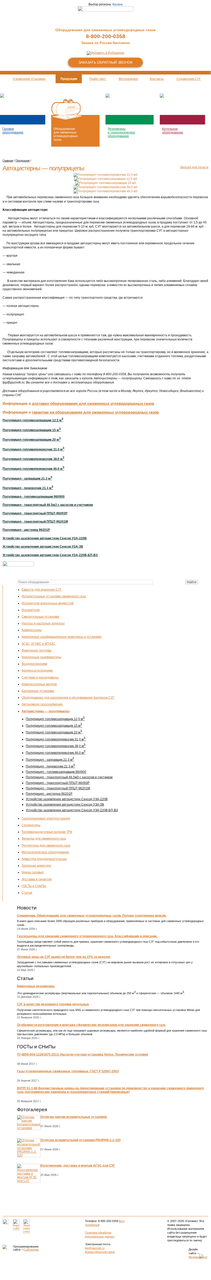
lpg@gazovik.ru (94, 1248)
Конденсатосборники (37, 670)
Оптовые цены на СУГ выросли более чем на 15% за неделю (63, 957)
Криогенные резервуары (36, 986)
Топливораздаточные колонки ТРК (47, 832)
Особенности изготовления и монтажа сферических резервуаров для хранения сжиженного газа (91, 1025)
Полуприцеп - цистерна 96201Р (49, 794)
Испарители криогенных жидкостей (48, 603)
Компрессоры (32, 630)
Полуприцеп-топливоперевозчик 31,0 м (55, 739)
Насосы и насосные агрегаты (43, 623)
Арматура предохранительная (44, 859)
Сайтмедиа (31, 1249)
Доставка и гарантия (37, 879)
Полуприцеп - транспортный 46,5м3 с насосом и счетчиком (69, 777)
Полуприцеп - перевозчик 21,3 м (50, 766)
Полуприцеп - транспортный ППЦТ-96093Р (58, 783)
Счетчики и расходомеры (40, 677)
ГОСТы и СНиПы (34, 886)
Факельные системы (36, 650)
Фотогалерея (32, 1109)
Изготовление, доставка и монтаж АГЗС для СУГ (77, 1165)
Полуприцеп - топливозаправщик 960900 (56, 772)
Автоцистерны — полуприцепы (45, 711)
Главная (8, 160)
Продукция (22, 160)
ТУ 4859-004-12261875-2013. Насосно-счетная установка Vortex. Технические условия (82, 1054)
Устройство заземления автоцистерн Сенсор (67, 799)
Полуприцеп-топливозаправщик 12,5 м (55, 719)
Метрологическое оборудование (45, 852)
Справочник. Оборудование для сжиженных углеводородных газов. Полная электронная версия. (91, 915)
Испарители (31, 610)
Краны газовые (33, 872)
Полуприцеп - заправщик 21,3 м (50, 760)
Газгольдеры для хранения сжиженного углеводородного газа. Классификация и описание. (87, 936)
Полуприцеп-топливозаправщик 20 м (54, 732)
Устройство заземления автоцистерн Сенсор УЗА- (72, 810)
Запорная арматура (36, 865)
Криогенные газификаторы (41, 657)
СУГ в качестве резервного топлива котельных (53, 1004)
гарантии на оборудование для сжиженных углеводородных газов (95, 412)
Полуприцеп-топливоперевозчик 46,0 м (55, 753)
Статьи (27, 892)
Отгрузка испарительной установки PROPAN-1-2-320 (80, 1140)
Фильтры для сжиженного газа (44, 838)
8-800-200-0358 (105, 36)
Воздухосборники (34, 664)
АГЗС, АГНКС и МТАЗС (38, 644)
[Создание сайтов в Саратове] (172, 1256)
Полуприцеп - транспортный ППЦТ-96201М (58, 788)
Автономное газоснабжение (42, 704)
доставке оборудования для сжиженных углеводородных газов (93, 403)
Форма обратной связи (100, 1251)
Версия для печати (194, 167)
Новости (27, 907)
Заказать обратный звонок (105, 62)
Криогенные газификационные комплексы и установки (61, 637)
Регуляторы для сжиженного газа (46, 845)
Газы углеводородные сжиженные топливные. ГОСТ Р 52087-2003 (68, 1071)
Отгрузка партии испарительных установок (73, 1117)
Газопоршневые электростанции (46, 818)
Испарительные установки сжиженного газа (54, 596)
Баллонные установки (38, 691)
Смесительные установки (40, 616)
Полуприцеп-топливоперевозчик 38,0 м (55, 746)
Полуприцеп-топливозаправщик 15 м (54, 725)
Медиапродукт (198, 1257)
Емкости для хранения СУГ (42, 589)
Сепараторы (31, 825)
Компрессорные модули (39, 684)
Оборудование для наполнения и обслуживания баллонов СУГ (68, 697)
